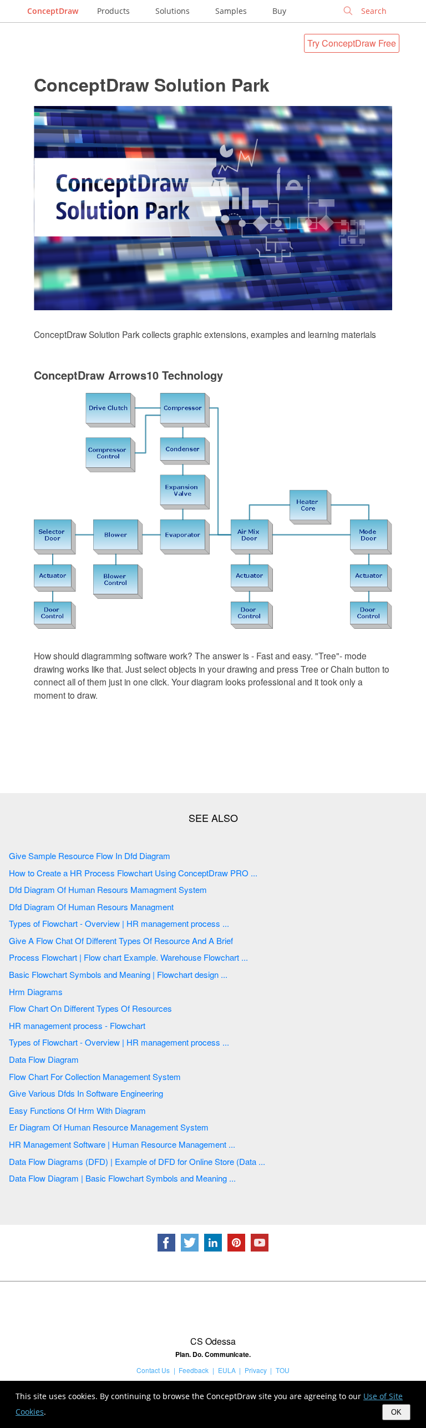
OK (396, 1412)
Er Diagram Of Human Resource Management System (109, 1127)
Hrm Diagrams (36, 991)
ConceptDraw (52, 11)
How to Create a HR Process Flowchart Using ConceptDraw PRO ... (133, 873)
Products (113, 11)
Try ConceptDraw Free (351, 43)
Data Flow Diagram (44, 1059)
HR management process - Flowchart (77, 1025)
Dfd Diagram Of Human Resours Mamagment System (108, 889)
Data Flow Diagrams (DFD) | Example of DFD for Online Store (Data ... (137, 1161)
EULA (227, 1370)
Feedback (194, 1370)
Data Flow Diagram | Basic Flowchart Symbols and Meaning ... (122, 1178)
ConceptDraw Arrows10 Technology (128, 375)
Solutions (172, 11)
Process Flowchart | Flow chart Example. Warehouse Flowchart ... (128, 957)
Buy (279, 11)
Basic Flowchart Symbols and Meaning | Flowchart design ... (118, 974)
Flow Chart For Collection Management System (95, 1076)
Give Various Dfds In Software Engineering (86, 1093)
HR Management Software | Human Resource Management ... (122, 1144)
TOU (283, 1370)
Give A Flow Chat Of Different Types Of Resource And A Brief (121, 940)
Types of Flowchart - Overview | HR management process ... (119, 923)
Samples (231, 11)
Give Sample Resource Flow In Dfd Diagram (89, 855)
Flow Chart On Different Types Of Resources (90, 1008)
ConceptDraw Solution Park (152, 84)
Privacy (256, 1370)
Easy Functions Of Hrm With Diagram (77, 1110)
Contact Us (153, 1370)
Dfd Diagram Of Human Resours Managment (91, 906)
